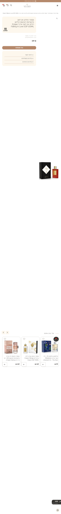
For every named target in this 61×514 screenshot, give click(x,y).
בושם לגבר (50, 13)
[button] (57, 5)
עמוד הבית (56, 13)
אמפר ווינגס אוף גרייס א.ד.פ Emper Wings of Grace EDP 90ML (51, 358)
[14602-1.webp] (49, 171)
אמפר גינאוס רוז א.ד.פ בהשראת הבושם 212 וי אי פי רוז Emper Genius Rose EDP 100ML (31, 359)
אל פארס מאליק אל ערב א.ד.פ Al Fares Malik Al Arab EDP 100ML (11, 358)
